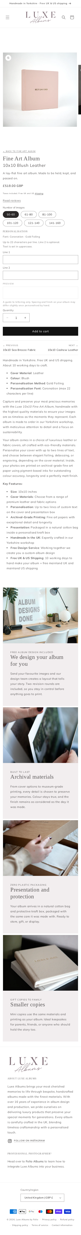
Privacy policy (49, 1219)
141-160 (55, 223)
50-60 (11, 214)
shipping (39, 193)
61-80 (29, 214)
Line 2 (6, 267)
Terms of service (40, 1225)
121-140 (34, 223)
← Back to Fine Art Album (19, 151)
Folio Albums (35, 1161)
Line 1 (6, 252)
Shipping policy (20, 1225)
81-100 (47, 214)
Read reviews (12, 200)
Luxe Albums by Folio (27, 1219)
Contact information (62, 1225)
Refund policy (67, 1219)
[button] (7, 17)
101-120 (12, 223)
